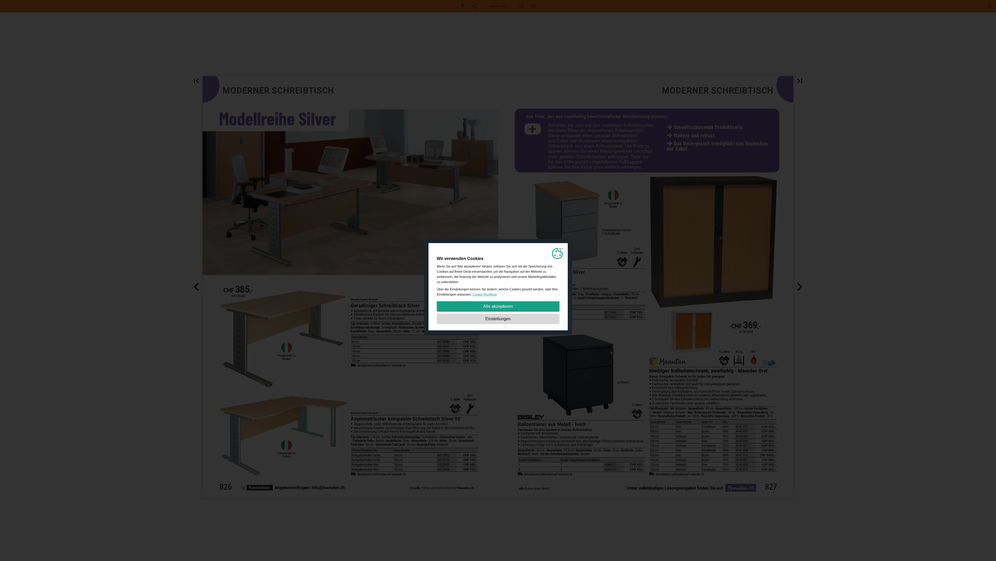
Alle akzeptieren (498, 306)
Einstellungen (498, 319)
